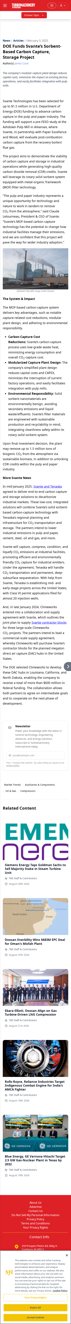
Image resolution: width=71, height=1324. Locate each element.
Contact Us (35, 1211)
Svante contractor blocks (49, 622)
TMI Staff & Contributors (23, 878)
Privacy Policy (35, 1219)
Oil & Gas (11, 791)
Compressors (28, 791)
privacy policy (12, 765)
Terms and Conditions (35, 1223)
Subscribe (52, 755)
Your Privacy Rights (35, 1227)
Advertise (35, 1207)
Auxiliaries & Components (40, 784)
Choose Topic (31, 15)
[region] (35, 1287)
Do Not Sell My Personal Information (35, 1215)
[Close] (67, 1255)
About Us (35, 1203)
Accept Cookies (35, 1317)
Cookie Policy (60, 1290)
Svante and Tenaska (47, 486)
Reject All (35, 1307)
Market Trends (12, 784)
